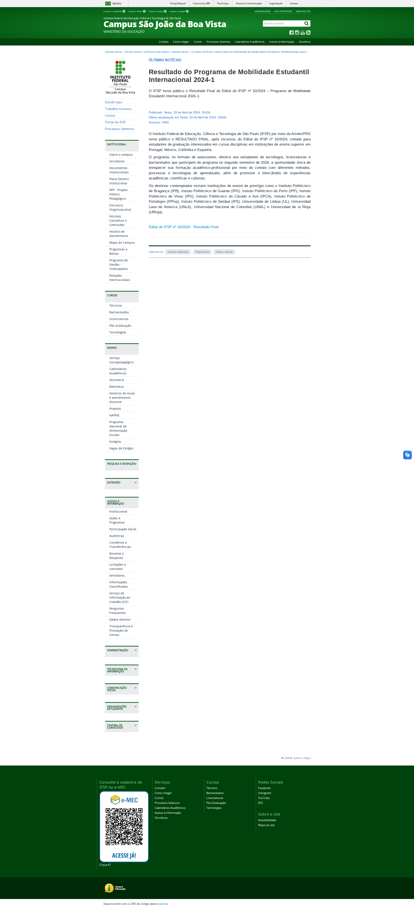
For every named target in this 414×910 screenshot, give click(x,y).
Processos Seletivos (218, 42)
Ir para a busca (157, 11)
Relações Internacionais (119, 277)
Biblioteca (116, 386)
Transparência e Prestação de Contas (121, 630)
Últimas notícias (202, 51)
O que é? (105, 865)
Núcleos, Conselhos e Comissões (118, 220)
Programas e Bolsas (118, 251)
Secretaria (116, 380)
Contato (163, 42)
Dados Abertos (119, 619)
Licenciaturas (119, 319)
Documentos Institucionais (119, 170)
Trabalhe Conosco (118, 109)
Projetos (115, 408)
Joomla (163, 904)
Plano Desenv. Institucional (119, 181)
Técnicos (115, 305)
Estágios (115, 441)
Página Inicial (180, 51)
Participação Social (122, 529)
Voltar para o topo (297, 758)
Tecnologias (133, 51)
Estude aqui (113, 102)
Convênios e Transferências (120, 544)
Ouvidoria (304, 42)
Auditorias (116, 536)
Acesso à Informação (281, 42)
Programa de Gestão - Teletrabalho (118, 264)
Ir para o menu (136, 11)
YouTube (264, 798)
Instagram (264, 793)
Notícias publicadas (156, 51)
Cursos (198, 42)
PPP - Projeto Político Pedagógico (118, 194)
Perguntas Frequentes (117, 610)
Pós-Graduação (120, 325)
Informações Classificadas (118, 584)
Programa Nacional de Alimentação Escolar (118, 428)
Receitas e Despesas (116, 555)
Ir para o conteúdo (114, 11)
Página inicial (113, 51)
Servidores (117, 161)
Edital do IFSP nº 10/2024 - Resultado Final (183, 227)
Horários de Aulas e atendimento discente (122, 397)
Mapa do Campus (122, 242)
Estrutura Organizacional (120, 207)
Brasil (117, 3)
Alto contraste (283, 11)
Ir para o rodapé (178, 11)
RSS (260, 803)
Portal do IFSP (115, 122)
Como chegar (181, 42)
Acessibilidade (263, 11)
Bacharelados (119, 312)
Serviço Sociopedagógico (121, 360)
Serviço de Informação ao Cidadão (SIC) (119, 597)
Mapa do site (303, 11)
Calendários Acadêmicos (250, 42)
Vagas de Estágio (121, 448)
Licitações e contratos (117, 566)
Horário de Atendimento (118, 233)
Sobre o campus (121, 154)
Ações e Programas (117, 520)
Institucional (118, 511)
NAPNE (114, 415)
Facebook (264, 788)
